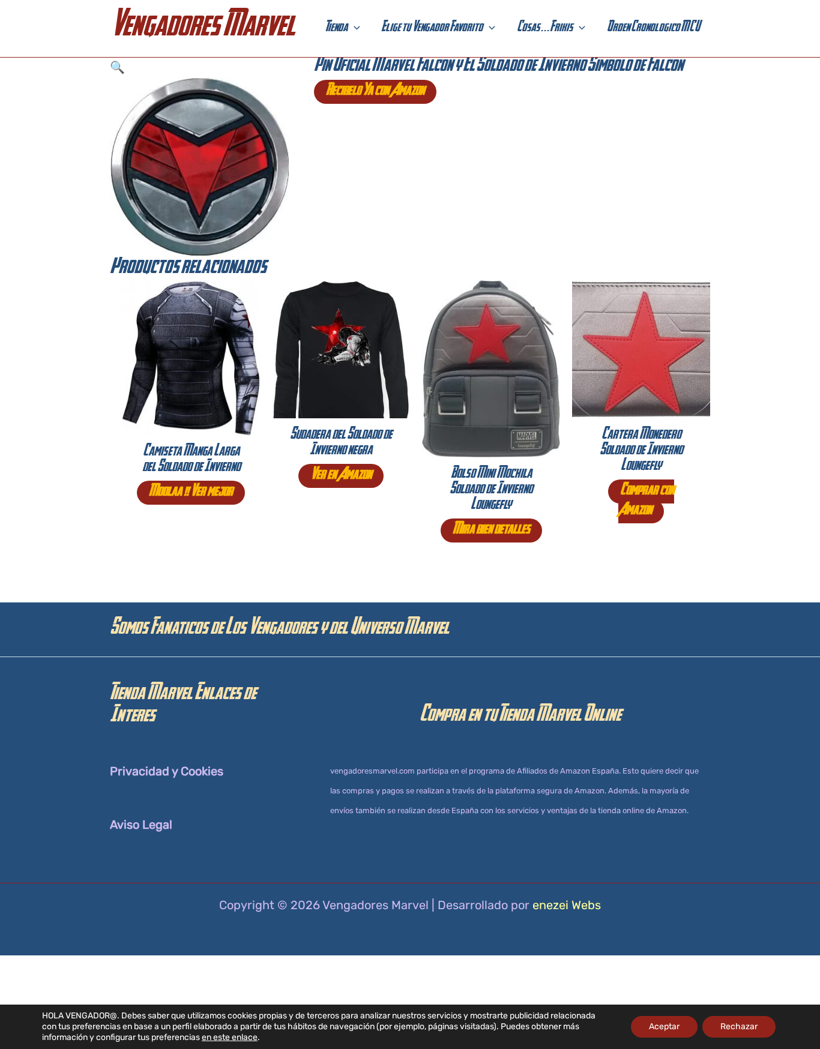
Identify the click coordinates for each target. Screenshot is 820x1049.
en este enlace (230, 1037)
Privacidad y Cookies (166, 771)
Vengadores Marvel (202, 28)
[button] (354, 29)
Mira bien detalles (491, 530)
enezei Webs (566, 905)
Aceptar (664, 1026)
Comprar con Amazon (646, 501)
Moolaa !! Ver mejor (191, 493)
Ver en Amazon (341, 476)
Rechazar (739, 1026)
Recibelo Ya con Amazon (375, 92)
